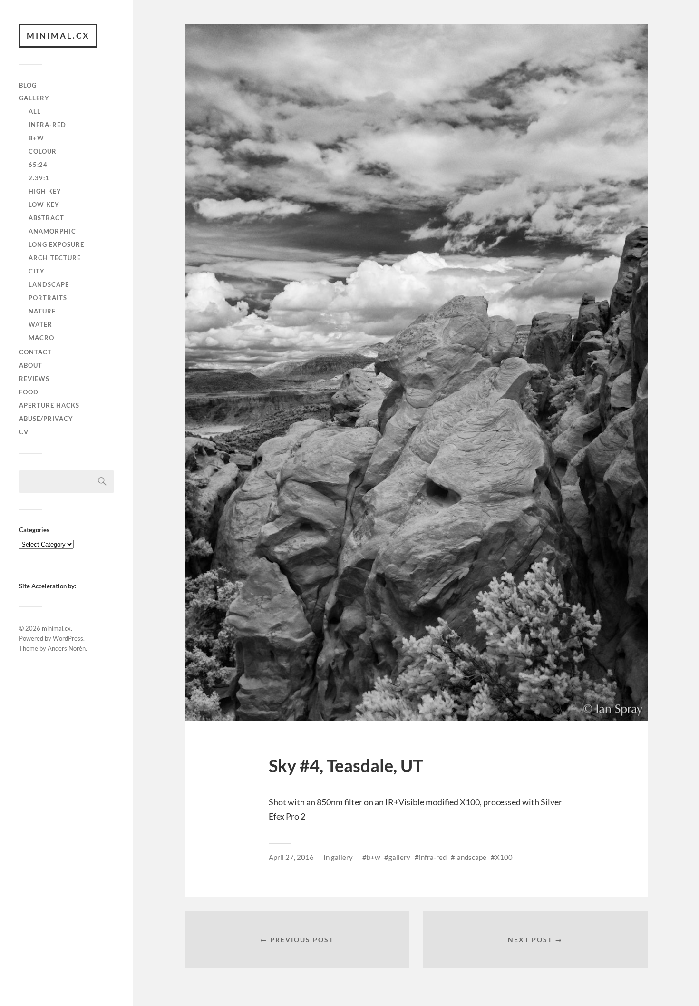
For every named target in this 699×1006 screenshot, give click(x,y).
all (35, 111)
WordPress (68, 638)
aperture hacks (49, 405)
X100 (504, 857)
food (29, 392)
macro (41, 338)
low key (44, 204)
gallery (34, 98)
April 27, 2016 (291, 857)
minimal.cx (58, 35)
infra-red (47, 124)
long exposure (56, 244)
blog (28, 85)
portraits (48, 298)
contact (35, 352)
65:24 (38, 164)
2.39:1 (39, 178)
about (30, 365)
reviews (34, 378)
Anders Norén (67, 648)
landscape (49, 284)
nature (42, 311)
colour (43, 151)
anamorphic (52, 231)
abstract (46, 218)
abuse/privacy (46, 418)
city (37, 271)
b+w (36, 138)
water (40, 324)
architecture (55, 258)
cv (24, 432)
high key (45, 191)
